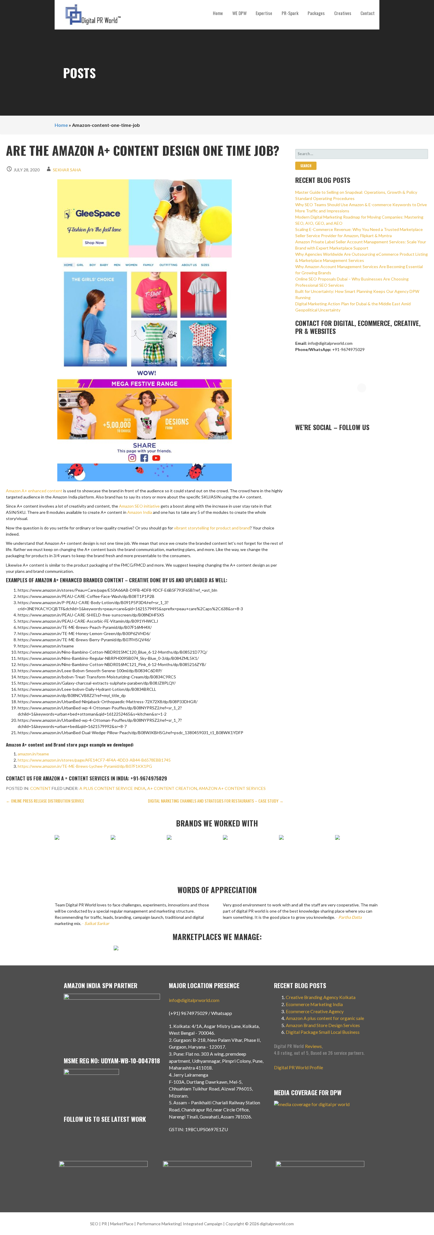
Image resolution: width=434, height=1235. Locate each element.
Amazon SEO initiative (139, 506)
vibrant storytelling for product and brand (212, 527)
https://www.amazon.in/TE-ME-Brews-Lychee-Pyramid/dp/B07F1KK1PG (85, 766)
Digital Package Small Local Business (323, 1032)
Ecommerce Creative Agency (315, 1011)
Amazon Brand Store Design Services (323, 1025)
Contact (367, 13)
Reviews (313, 1046)
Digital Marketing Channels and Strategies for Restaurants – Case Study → (215, 801)
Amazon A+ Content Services (232, 788)
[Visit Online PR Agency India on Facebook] (337, 441)
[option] (77, 840)
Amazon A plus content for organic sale (325, 1018)
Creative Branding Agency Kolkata (320, 997)
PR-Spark (290, 13)
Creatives (342, 13)
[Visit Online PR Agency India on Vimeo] (298, 441)
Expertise (264, 13)
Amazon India (139, 512)
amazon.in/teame (33, 753)
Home (218, 13)
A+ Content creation (172, 788)
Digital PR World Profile (298, 1067)
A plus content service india (112, 788)
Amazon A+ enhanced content (34, 490)
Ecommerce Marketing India (314, 1004)
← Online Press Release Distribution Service (45, 801)
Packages (316, 13)
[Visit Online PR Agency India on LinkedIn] (317, 441)
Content (40, 788)
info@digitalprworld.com (194, 1000)
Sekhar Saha (67, 169)
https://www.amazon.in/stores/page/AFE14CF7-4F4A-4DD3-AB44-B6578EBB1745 (94, 759)
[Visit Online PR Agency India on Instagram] (308, 441)
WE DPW (239, 13)
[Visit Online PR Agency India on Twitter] (327, 441)
